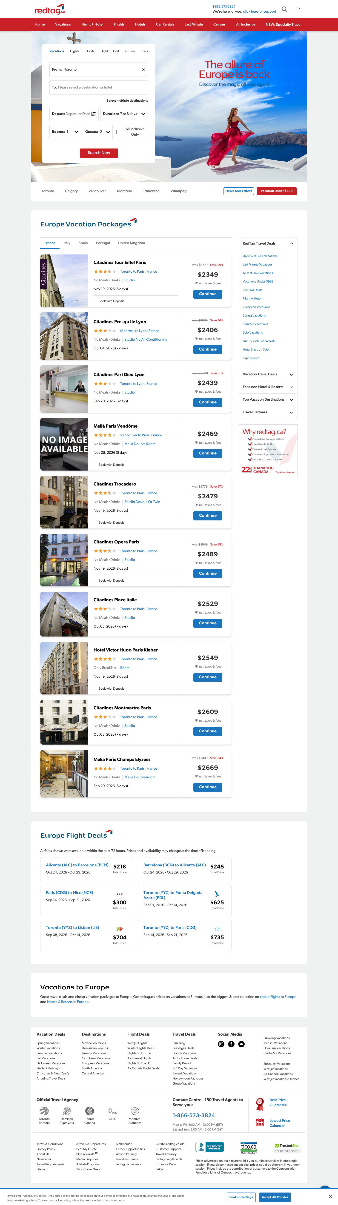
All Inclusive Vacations (258, 273)
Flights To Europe (139, 1053)
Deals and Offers (238, 191)
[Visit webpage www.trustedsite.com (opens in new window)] (287, 1147)
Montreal (124, 191)
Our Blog (179, 1043)
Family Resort (182, 1063)
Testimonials (124, 1144)
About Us (43, 1154)
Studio (129, 280)
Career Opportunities (130, 1149)
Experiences (251, 358)
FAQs (159, 1169)
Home (40, 24)
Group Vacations (184, 1083)
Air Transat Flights (139, 1058)
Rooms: (58, 132)
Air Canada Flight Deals (143, 1068)
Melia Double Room (139, 444)
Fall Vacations (46, 1058)
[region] (169, 1197)
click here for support (259, 12)
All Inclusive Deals (185, 1058)
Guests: (91, 132)
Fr (298, 9)
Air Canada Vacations (278, 1074)
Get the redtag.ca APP (170, 1144)
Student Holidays (48, 1068)
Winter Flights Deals (141, 1048)
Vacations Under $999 (258, 281)
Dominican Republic (95, 1048)
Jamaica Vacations (94, 1053)
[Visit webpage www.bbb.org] (209, 1147)
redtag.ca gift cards (169, 1159)
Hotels (140, 24)
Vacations (63, 24)
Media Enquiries (87, 1159)
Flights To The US (138, 1063)
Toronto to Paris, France (138, 272)
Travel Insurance (127, 1159)
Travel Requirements (50, 1164)
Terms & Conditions (50, 1144)
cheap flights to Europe (278, 997)
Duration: (111, 114)
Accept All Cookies (275, 1197)
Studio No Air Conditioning (145, 340)
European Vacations (256, 307)
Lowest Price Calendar (280, 1123)
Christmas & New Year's (53, 1073)
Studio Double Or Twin (142, 502)
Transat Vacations (275, 1043)
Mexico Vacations (94, 1043)
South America (92, 1068)
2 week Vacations (185, 1073)
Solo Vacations (253, 332)
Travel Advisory (166, 1154)
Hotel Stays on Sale (256, 349)
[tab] (56, 51)
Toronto (47, 191)
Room (124, 668)
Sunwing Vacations (277, 1038)
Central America (93, 1073)
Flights (119, 24)
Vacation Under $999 (277, 191)
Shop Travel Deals (88, 1169)
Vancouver (97, 191)
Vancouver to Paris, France (141, 435)
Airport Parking (126, 1154)
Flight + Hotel (92, 24)
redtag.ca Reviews (128, 1164)
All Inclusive (245, 24)
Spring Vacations (254, 315)
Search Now (99, 153)
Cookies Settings (241, 1197)
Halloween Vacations (51, 1063)
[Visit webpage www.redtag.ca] (241, 1044)
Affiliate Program (87, 1164)
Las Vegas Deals (183, 1048)
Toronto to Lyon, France (138, 384)
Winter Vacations (48, 1048)
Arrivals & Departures (91, 1144)
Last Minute (194, 24)
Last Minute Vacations (257, 264)
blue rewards (87, 1154)
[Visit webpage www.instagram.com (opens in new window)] (221, 1044)
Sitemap (42, 1169)
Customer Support (168, 1149)
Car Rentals (165, 24)
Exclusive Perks (166, 1164)
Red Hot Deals (252, 290)
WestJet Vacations (276, 1069)
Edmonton (151, 191)
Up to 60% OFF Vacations (260, 256)
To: (54, 87)
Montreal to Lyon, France (139, 331)
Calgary (71, 191)
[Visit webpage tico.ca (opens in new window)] (249, 1148)
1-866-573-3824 (224, 7)
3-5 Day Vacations (185, 1068)
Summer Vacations (255, 324)
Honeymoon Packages (188, 1078)
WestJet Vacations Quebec (281, 1079)
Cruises (219, 24)
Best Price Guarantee (278, 1102)
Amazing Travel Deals (51, 1078)
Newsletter (44, 1159)
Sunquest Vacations (277, 1064)
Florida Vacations (184, 1053)
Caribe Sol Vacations (277, 1053)
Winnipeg (179, 191)
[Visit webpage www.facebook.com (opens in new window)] (231, 1044)
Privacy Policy (46, 1149)
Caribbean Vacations (96, 1058)
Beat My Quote (86, 1149)
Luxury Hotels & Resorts (259, 341)
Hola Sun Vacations (277, 1048)
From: (57, 69)
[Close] (331, 1196)
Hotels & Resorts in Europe (68, 1002)
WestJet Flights (137, 1043)
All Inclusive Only (135, 132)
